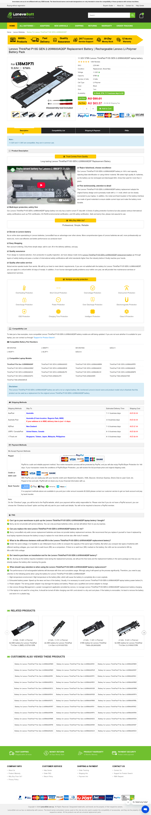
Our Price (82, 103)
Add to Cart (106, 108)
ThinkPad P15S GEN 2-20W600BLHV (88, 372)
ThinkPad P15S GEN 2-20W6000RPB (123, 364)
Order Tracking (125, 25)
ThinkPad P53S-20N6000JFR (51, 376)
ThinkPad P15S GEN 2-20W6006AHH (88, 368)
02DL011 (113, 348)
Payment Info (83, 776)
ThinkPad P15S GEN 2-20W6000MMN (89, 364)
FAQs (127, 130)
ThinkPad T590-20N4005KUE (17, 380)
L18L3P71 (44, 352)
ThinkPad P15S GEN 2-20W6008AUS (20, 372)
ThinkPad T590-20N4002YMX (120, 376)
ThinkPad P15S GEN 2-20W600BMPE (123, 372)
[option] (41, 85)
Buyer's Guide (108, 5)
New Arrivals (61, 25)
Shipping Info (83, 773)
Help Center (140, 5)
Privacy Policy (14, 779)
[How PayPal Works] (113, 797)
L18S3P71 (10, 352)
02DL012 (79, 352)
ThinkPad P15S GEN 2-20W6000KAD (54, 364)
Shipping (79, 25)
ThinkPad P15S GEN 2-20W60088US (122, 368)
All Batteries (26, 25)
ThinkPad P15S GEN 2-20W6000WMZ (20, 368)
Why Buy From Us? (15, 776)
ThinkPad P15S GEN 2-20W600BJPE (54, 372)
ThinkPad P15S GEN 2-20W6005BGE (54, 368)
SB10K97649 (11, 348)
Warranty (107, 25)
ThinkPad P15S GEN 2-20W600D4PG (20, 376)
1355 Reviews (95, 62)
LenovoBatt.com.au (47, 807)
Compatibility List (58, 130)
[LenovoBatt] (20, 15)
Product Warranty (14, 773)
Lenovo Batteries (19, 32)
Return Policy (48, 776)
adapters (45, 25)
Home (12, 25)
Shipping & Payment (92, 130)
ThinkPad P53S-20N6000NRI (85, 376)
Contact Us (130, 5)
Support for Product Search (44, 337)
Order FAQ (47, 773)
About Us (120, 5)
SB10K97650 (80, 348)
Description (24, 130)
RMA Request (119, 776)
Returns (92, 25)
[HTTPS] (128, 797)
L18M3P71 (45, 348)
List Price (82, 98)
